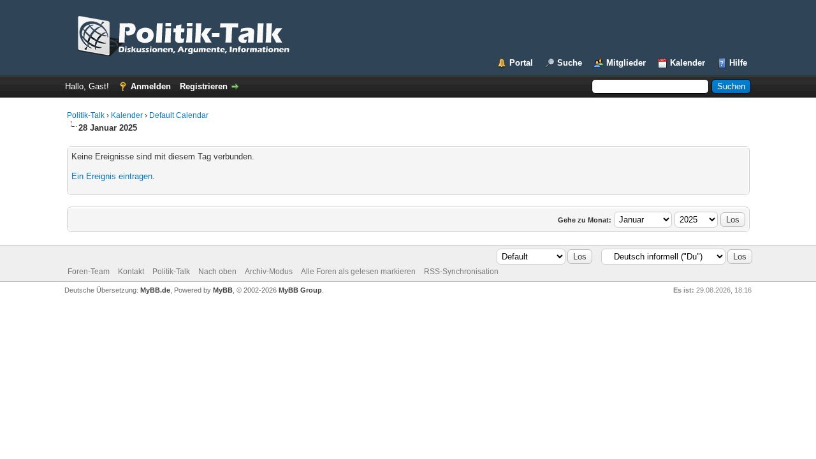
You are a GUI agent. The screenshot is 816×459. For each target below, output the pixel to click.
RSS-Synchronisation (461, 271)
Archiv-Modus (269, 271)
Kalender (687, 63)
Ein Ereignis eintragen (111, 176)
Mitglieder (626, 63)
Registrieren (204, 86)
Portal (521, 63)
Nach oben (217, 271)
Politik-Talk (86, 115)
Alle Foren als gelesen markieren (358, 271)
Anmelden (151, 86)
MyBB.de (155, 290)
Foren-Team (89, 271)
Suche (569, 63)
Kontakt (131, 271)
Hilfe (738, 63)
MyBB (223, 290)
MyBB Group (300, 290)
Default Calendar (178, 115)
